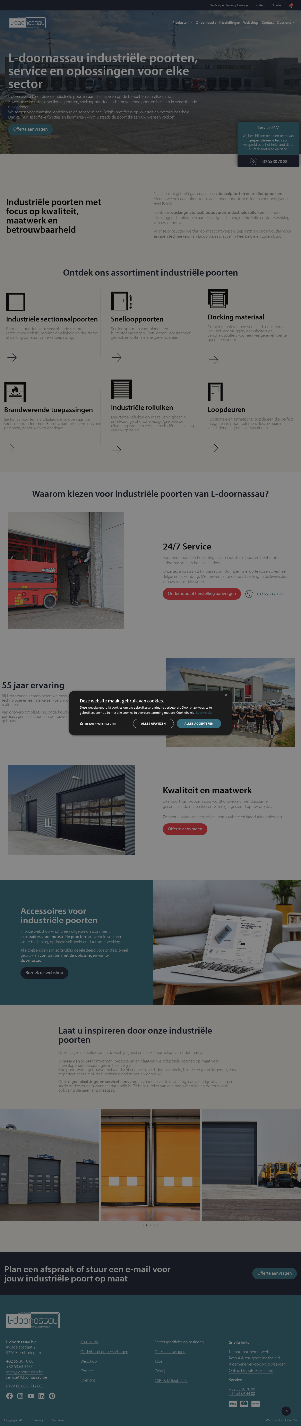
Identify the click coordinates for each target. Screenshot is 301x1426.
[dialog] (150, 713)
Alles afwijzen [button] (153, 723)
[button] (98, 723)
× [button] (225, 695)
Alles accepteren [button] (198, 723)
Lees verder (204, 712)
